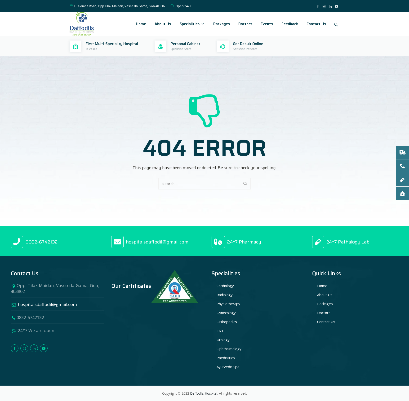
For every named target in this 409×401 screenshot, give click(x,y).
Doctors (245, 24)
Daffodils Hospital (203, 393)
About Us (163, 24)
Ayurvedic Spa (228, 366)
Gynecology (226, 312)
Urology (223, 339)
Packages (221, 24)
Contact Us (316, 24)
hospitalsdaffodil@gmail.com (44, 304)
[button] (402, 193)
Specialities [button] (189, 24)
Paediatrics (226, 357)
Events (267, 24)
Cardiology (225, 285)
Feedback (289, 24)
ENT (220, 330)
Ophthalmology (229, 348)
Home (141, 24)
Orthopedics (227, 321)
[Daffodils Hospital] (82, 24)
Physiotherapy (228, 303)
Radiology (225, 294)
